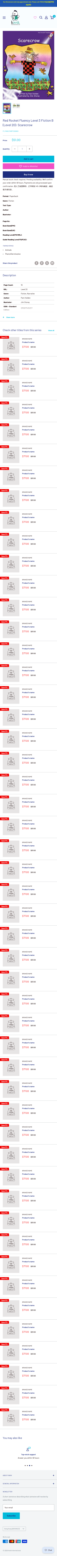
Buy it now (28, 174)
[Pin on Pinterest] (42, 263)
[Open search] (40, 17)
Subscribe (11, 1516)
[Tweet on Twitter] (47, 263)
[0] (52, 17)
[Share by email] (52, 263)
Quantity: (6, 149)
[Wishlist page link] (35, 17)
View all (51, 330)
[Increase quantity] (29, 149)
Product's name (28, 342)
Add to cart (28, 159)
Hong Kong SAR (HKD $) (12, 1529)
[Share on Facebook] (36, 263)
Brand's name (27, 339)
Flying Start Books (10, 131)
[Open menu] (4, 18)
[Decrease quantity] (15, 149)
